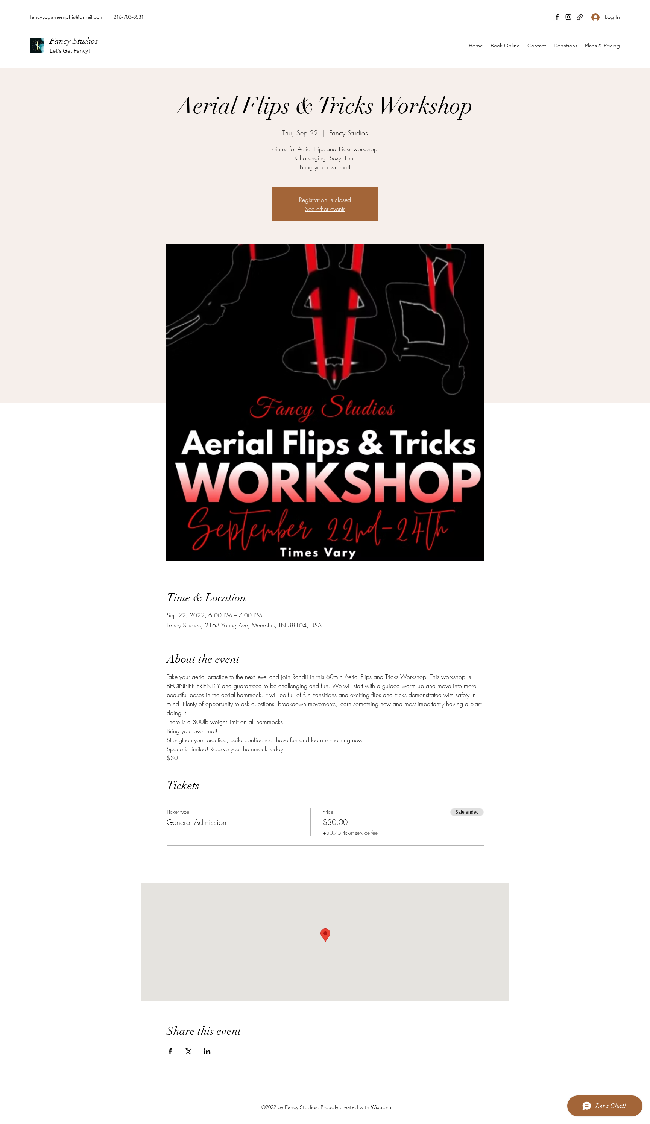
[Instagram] (568, 17)
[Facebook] (557, 17)
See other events (325, 209)
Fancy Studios (74, 41)
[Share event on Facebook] (170, 1051)
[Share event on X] (188, 1051)
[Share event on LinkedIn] (207, 1051)
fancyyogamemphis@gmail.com (67, 17)
